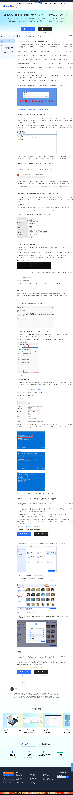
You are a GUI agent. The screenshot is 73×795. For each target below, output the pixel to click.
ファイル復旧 (32, 775)
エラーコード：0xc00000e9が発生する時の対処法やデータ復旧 (34, 109)
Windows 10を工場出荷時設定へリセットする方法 (31, 389)
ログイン (11, 781)
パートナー (43, 0)
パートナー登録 (46, 775)
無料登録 (8, 779)
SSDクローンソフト (20, 782)
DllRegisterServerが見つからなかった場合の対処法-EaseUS (32, 731)
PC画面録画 (32, 782)
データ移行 (46, 3)
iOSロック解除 (32, 783)
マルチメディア (53, 3)
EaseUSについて (47, 772)
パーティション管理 (38, 3)
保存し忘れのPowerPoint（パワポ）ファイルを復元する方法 (33, 526)
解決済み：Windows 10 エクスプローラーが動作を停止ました (52, 731)
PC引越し (31, 779)
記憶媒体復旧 (32, 774)
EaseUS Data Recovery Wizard (23, 508)
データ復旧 (19, 3)
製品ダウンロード (34, 0)
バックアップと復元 (33, 778)
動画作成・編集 (32, 781)
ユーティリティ (60, 3)
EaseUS (9, 5)
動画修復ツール (19, 779)
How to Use (32, 772)
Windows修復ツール (20, 775)
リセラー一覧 (45, 776)
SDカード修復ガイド (20, 774)
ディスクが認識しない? (20, 776)
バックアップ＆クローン (27, 3)
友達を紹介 (45, 781)
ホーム (4, 11)
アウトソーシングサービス (48, 779)
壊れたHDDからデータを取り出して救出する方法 (12, 731)
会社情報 (44, 774)
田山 (19, 36)
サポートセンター (64, 0)
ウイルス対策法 (19, 778)
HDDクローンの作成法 (20, 781)
